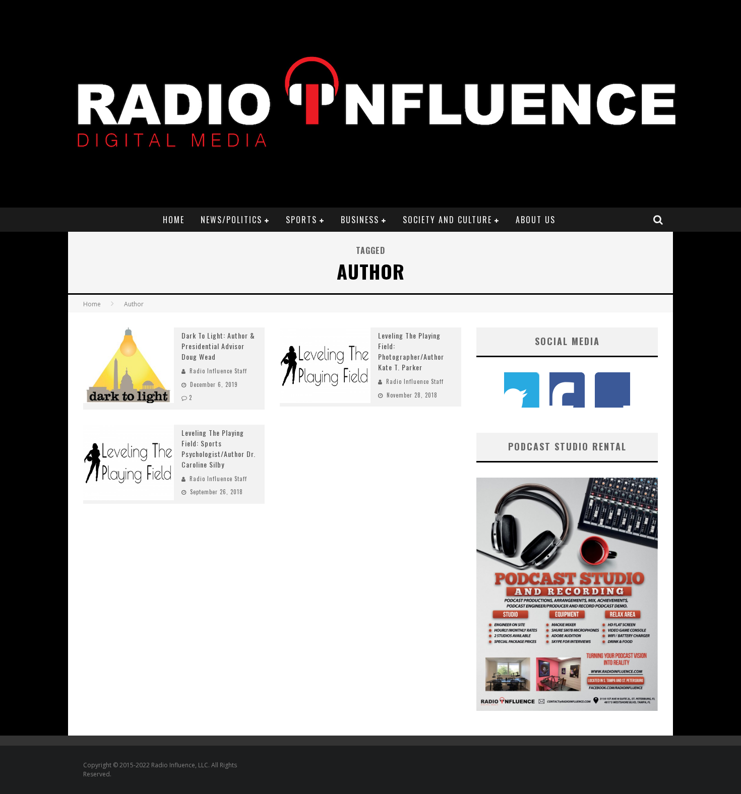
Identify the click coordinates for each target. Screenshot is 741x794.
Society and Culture (447, 220)
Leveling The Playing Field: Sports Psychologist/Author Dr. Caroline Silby (218, 448)
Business (360, 220)
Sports (301, 220)
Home (173, 220)
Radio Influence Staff (218, 371)
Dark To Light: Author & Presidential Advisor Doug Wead (218, 346)
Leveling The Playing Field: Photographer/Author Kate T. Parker (411, 351)
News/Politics (231, 220)
